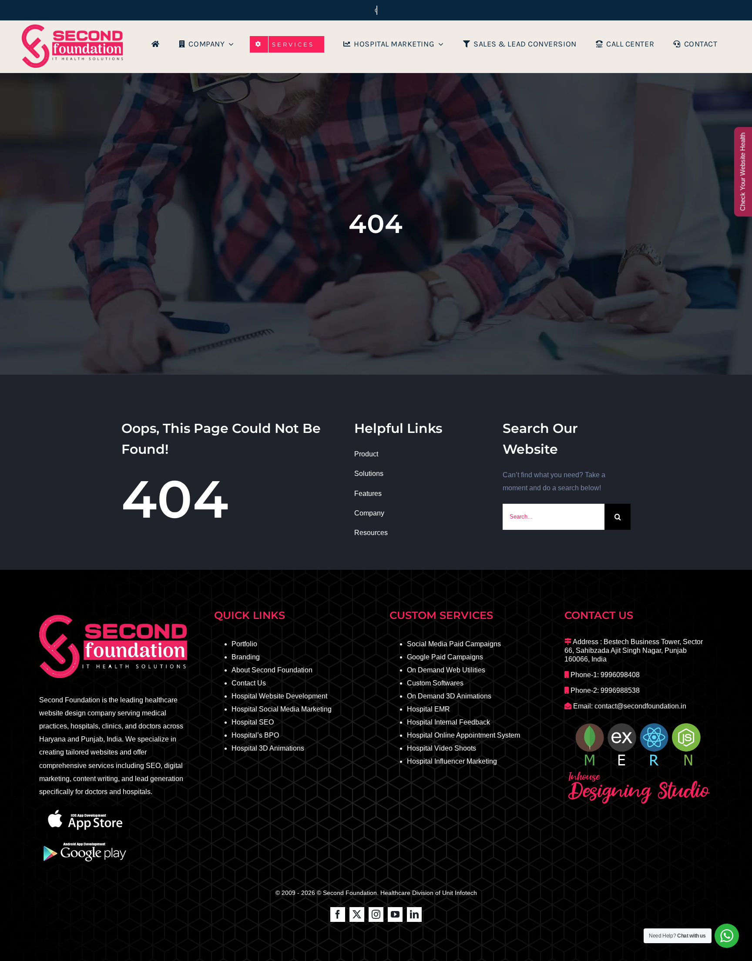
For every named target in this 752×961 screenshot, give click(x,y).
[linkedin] (414, 914)
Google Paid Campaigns (445, 657)
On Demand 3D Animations (449, 696)
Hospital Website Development (279, 696)
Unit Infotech (459, 892)
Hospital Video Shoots (441, 748)
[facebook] (337, 914)
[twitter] (356, 914)
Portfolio (244, 644)
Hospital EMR (428, 709)
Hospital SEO (253, 722)
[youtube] (395, 914)
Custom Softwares (435, 683)
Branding (246, 657)
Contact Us (249, 683)
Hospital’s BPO (255, 735)
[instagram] (376, 914)
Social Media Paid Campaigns (454, 644)
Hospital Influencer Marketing (452, 761)
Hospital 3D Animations (268, 748)
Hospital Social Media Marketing (282, 709)
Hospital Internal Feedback (448, 722)
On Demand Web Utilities (446, 670)
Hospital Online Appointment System (463, 735)
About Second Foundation (272, 670)
